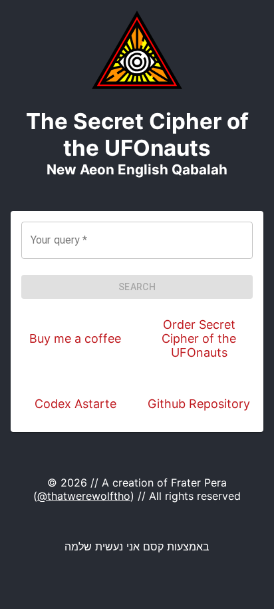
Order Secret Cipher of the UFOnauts (199, 338)
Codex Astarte (75, 404)
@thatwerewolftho (83, 496)
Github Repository (199, 404)
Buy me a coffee (75, 338)
